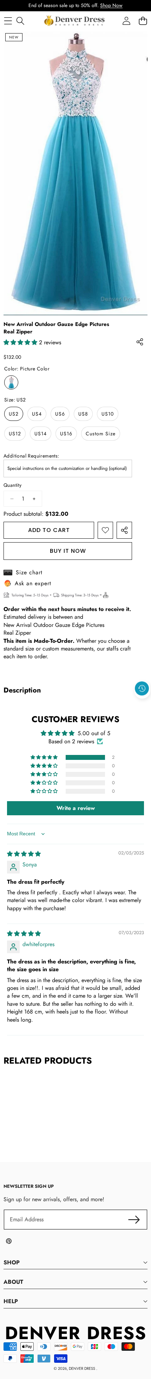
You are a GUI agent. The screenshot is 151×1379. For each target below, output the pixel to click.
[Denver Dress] (75, 21)
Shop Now (111, 5)
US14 (40, 433)
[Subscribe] (134, 1219)
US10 (107, 413)
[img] (24, 854)
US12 (15, 433)
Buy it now (68, 551)
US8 (83, 413)
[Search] (20, 21)
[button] (142, 704)
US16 (66, 433)
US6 (60, 413)
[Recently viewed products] (142, 688)
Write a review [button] (76, 808)
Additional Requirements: (31, 456)
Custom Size (101, 433)
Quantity (12, 485)
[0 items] (143, 21)
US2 (14, 413)
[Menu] (8, 21)
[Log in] (126, 21)
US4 (37, 413)
